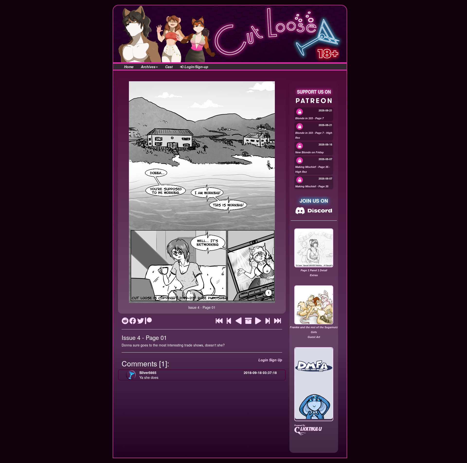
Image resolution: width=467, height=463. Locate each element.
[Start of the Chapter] (229, 321)
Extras (314, 275)
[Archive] (248, 321)
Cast (169, 66)
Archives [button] (148, 66)
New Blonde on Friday (309, 152)
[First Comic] (219, 321)
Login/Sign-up (195, 66)
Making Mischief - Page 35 (311, 186)
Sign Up (275, 359)
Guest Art (314, 337)
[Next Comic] (258, 321)
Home (129, 66)
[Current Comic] (277, 321)
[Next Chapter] (268, 321)
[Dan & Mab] (314, 383)
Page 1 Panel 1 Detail (314, 270)
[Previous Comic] (238, 321)
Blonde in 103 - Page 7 (309, 118)
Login (263, 359)
